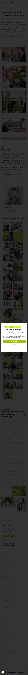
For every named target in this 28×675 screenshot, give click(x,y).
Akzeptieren (14, 341)
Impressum (10, 350)
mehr (14, 344)
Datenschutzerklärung (16, 350)
